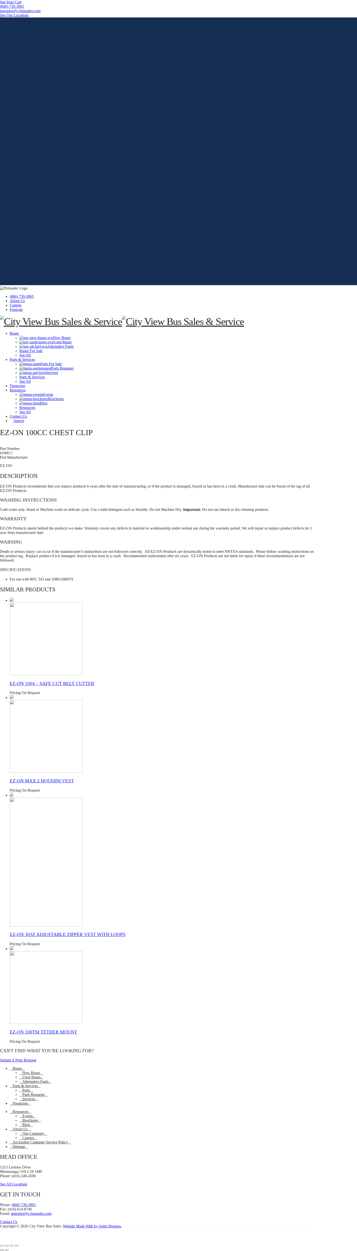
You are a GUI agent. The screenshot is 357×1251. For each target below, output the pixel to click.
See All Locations (13, 1184)
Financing (20, 1103)
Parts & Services (25, 1086)
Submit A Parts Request (18, 1060)
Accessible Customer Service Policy (40, 1142)
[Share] (12, 1245)
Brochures (30, 1120)
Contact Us (8, 1222)
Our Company (33, 1133)
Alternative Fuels (35, 1081)
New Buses (31, 1073)
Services (28, 1099)
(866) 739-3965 (22, 296)
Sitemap (19, 1146)
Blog (26, 1125)
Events (27, 1116)
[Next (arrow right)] (7, 1250)
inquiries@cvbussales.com (31, 1213)
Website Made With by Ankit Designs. (92, 1226)
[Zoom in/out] (2, 1245)
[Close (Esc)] (16, 1245)
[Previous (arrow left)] (2, 1250)
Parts (26, 1090)
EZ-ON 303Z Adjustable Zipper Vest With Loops (68, 934)
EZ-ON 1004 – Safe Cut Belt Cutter (52, 683)
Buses (17, 1068)
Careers (15, 305)
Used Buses (31, 1077)
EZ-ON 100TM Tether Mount (43, 1032)
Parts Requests (33, 1095)
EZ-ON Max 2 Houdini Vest (42, 780)
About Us (17, 301)
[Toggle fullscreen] (7, 1245)
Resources (20, 1112)
